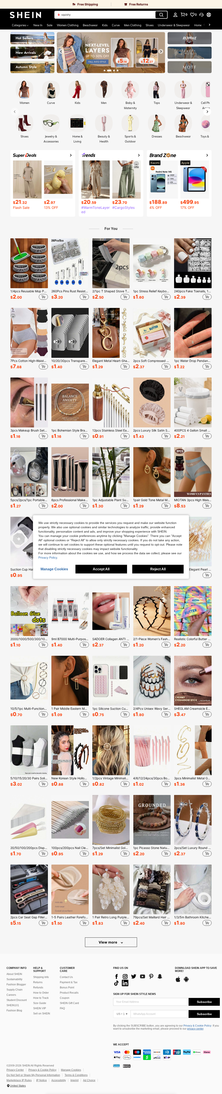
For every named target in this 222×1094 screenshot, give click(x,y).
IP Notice (41, 1080)
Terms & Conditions (76, 1075)
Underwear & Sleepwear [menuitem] (174, 25)
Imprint (74, 1080)
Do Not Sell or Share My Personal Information (33, 1075)
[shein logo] (25, 15)
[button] (201, 14)
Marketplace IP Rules (19, 1080)
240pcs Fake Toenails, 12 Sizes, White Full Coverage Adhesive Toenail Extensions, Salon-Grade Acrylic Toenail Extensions (193, 291)
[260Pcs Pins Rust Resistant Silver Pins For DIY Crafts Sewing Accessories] (70, 263)
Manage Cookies (71, 1069)
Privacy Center (15, 1069)
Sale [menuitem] (49, 25)
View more (108, 942)
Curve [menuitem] (116, 25)
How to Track (41, 997)
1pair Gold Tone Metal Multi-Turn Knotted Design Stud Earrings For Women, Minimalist (152, 500)
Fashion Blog (14, 1010)
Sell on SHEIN (41, 1013)
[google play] (186, 981)
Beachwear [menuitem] (90, 25)
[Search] (161, 14)
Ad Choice (89, 1080)
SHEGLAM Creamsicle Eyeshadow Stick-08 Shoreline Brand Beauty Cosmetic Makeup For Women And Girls (193, 708)
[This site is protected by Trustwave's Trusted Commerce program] (116, 1065)
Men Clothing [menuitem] (132, 25)
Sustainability (14, 979)
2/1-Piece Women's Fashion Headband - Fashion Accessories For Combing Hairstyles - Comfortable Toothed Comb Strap (152, 639)
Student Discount (17, 1000)
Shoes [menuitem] (149, 25)
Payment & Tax (68, 982)
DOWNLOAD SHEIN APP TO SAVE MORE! (196, 970)
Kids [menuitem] (105, 25)
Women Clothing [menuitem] (67, 25)
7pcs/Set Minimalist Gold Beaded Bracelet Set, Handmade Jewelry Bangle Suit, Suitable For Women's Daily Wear (111, 848)
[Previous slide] (61, 51)
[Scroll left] (204, 25)
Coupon (64, 997)
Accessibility (58, 1080)
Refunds (38, 987)
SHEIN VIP (39, 1008)
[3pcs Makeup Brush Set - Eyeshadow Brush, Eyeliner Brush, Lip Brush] (29, 402)
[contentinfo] (166, 1055)
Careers (11, 994)
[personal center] (175, 14)
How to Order (41, 992)
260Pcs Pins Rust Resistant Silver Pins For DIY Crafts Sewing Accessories (70, 291)
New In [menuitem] (37, 25)
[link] (55, 4)
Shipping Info (41, 977)
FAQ (62, 1008)
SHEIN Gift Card (69, 1003)
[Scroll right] (209, 25)
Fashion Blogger (16, 984)
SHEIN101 (13, 1005)
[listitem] (29, 269)
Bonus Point (67, 987)
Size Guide (39, 1003)
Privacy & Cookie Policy (197, 1025)
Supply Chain (15, 989)
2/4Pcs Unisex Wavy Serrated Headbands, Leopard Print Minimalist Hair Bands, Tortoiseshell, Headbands (152, 708)
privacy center (195, 1028)
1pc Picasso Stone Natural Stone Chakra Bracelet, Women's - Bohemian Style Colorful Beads (152, 848)
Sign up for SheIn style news (134, 994)
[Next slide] (160, 51)
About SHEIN (14, 974)
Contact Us (66, 977)
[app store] (178, 981)
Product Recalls (69, 992)
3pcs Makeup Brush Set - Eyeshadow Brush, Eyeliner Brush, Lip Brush (29, 430)
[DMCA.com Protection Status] (127, 1065)
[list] (142, 979)
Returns (37, 982)
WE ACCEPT (121, 1044)
